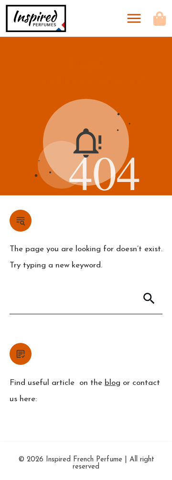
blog (112, 383)
